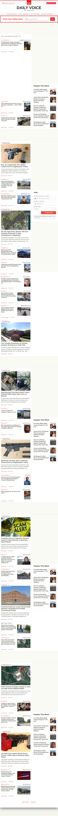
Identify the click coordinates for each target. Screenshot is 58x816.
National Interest (47, 14)
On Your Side (35, 14)
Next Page (25, 802)
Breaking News (12, 14)
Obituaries (27, 475)
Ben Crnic (5, 51)
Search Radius (37, 206)
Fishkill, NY (4, 115)
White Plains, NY (5, 784)
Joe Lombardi (5, 317)
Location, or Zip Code (39, 201)
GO (53, 19)
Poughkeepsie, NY (5, 40)
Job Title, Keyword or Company (41, 196)
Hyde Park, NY (4, 321)
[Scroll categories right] (56, 14)
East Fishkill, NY (5, 637)
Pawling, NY (4, 701)
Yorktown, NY (4, 101)
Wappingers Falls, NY (6, 209)
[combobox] (9, 3)
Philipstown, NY (5, 769)
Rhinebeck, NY (4, 248)
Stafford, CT (4, 305)
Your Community (24, 14)
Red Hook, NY (4, 408)
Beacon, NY (4, 262)
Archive (33, 802)
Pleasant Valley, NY (6, 731)
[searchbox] (10, 3)
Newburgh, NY (4, 179)
